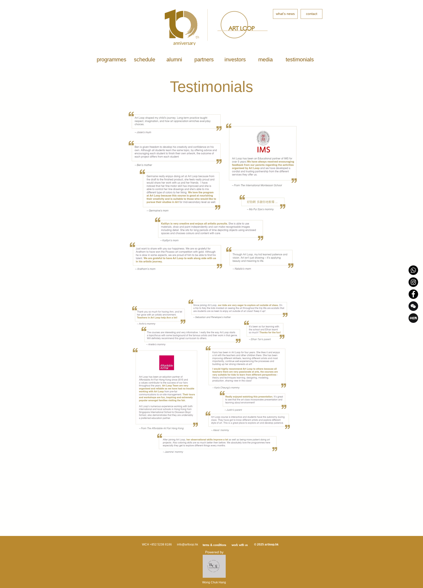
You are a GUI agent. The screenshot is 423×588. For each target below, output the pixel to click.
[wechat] (413, 306)
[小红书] (413, 318)
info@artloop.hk (187, 544)
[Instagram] (413, 282)
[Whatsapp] (413, 270)
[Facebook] (413, 294)
